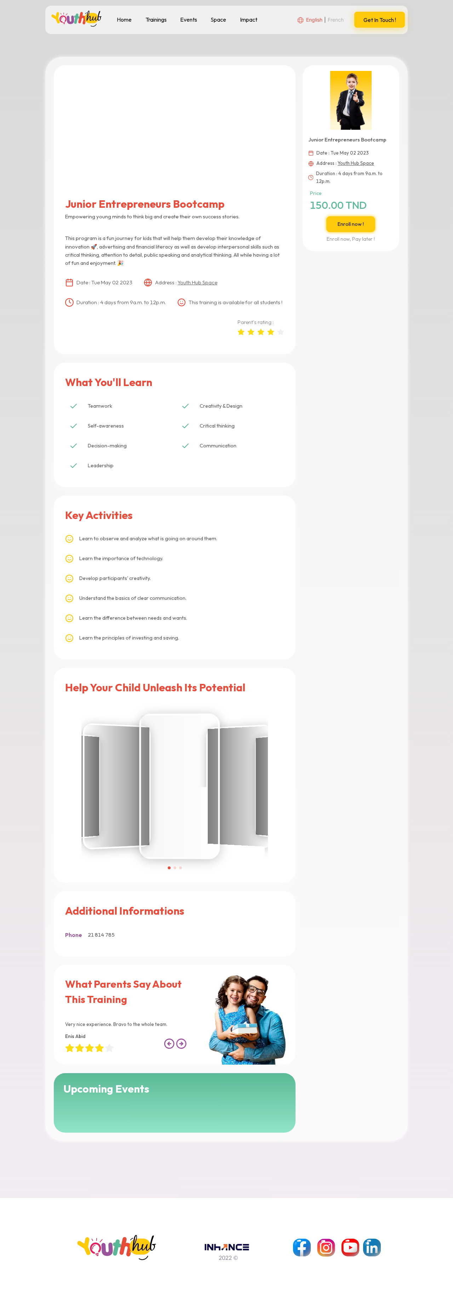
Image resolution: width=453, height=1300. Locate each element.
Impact (248, 19)
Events (188, 19)
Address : (186, 282)
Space (218, 19)
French (336, 20)
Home (124, 19)
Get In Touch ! (379, 19)
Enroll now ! (351, 224)
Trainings (156, 19)
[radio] (241, 331)
